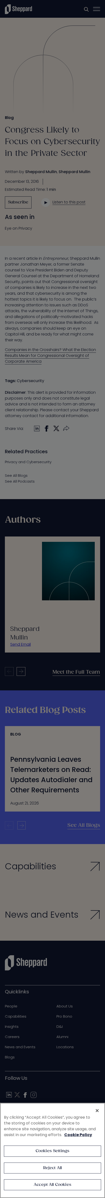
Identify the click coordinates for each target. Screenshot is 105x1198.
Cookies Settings (53, 1151)
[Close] (97, 1110)
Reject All (52, 1168)
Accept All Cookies (52, 1184)
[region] (52, 1150)
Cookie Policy (78, 1135)
